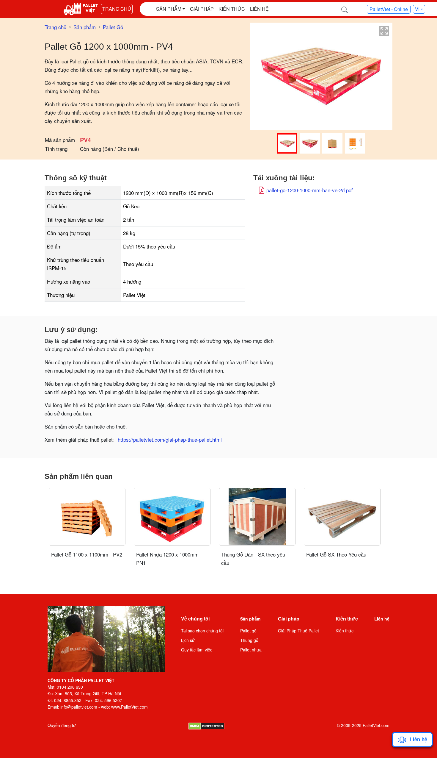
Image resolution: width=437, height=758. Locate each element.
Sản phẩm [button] (168, 8)
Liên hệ (259, 8)
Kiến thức (231, 8)
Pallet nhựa (251, 650)
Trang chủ (116, 8)
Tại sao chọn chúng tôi (202, 631)
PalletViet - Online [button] (389, 9)
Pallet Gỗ (113, 27)
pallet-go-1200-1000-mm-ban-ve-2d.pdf (309, 190)
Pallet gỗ (248, 631)
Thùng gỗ (249, 640)
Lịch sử (188, 640)
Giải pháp (202, 8)
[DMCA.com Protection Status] (206, 725)
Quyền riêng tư (62, 725)
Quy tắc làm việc (196, 650)
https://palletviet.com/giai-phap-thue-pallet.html (170, 439)
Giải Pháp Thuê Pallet (298, 631)
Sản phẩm (84, 27)
